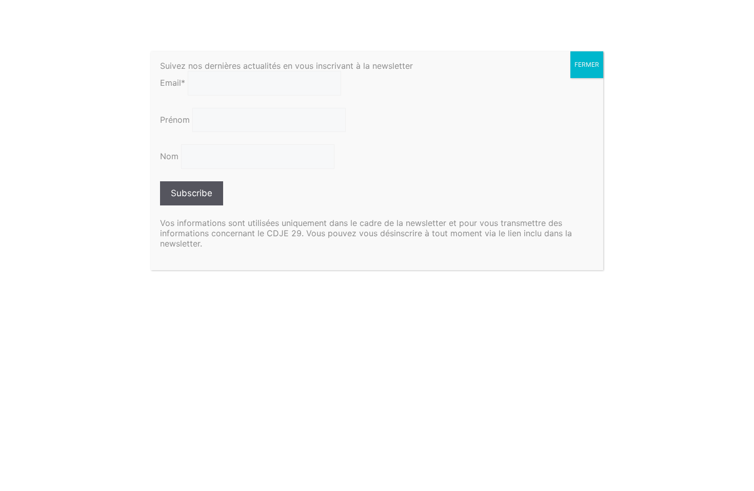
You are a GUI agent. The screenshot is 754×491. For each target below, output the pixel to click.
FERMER (586, 64)
